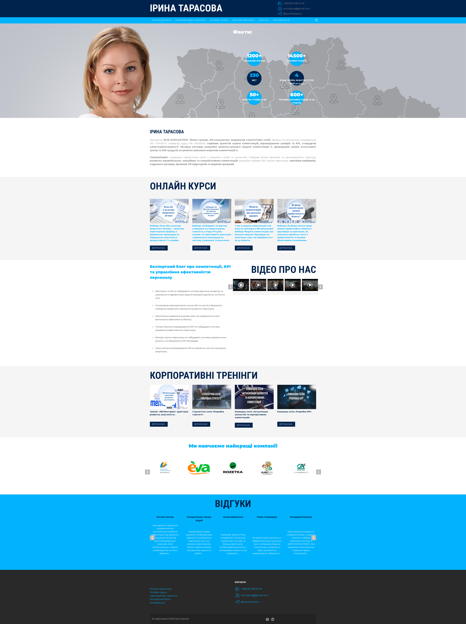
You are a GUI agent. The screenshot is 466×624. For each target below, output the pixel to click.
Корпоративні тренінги (164, 595)
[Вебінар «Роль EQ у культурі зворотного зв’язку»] (169, 212)
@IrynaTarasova (292, 13)
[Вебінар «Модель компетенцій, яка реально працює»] (254, 212)
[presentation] (230, 286)
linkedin (273, 619)
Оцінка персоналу (161, 588)
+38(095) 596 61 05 (293, 3)
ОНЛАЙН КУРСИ (219, 20)
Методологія (281, 20)
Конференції (157, 602)
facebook (267, 619)
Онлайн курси (158, 592)
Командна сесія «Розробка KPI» (294, 412)
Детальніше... (159, 248)
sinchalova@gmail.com (296, 8)
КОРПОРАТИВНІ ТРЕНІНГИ (190, 20)
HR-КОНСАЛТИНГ (161, 20)
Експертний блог (244, 20)
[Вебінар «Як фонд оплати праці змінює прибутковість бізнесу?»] (296, 212)
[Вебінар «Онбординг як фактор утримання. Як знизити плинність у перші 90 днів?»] (211, 212)
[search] (316, 20)
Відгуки (264, 20)
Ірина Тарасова (186, 8)
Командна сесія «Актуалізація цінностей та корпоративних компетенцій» (251, 415)
